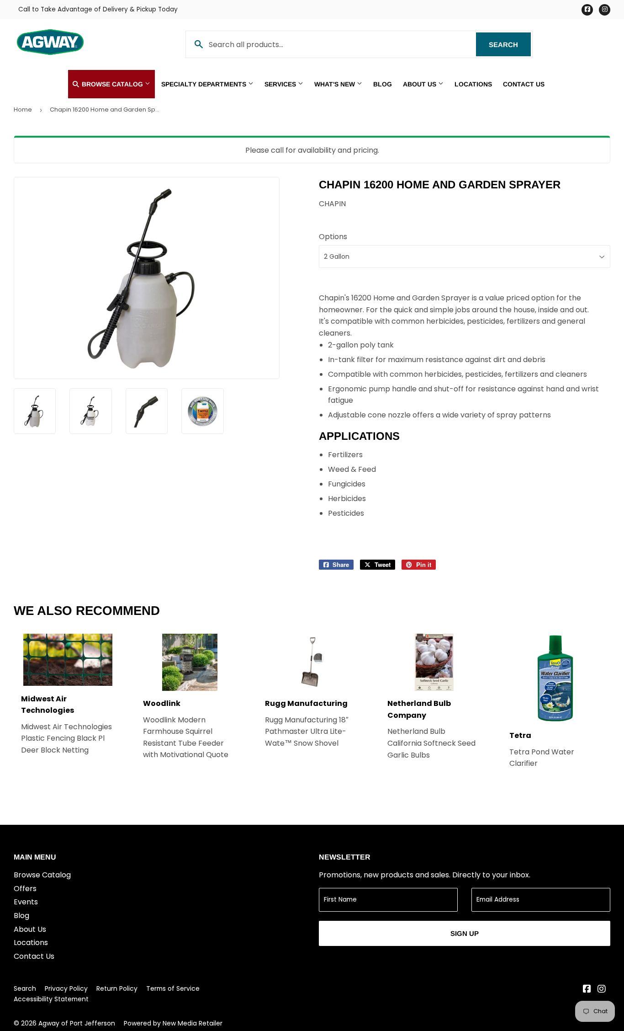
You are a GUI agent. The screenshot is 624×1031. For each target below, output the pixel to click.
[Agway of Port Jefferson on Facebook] (587, 989)
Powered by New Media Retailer (173, 1023)
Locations (473, 84)
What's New (335, 84)
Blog (382, 84)
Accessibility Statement (51, 999)
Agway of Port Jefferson (76, 1023)
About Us (420, 84)
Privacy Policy (66, 988)
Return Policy (116, 988)
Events (26, 902)
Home (23, 109)
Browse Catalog (112, 84)
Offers (25, 888)
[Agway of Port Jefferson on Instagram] (602, 989)
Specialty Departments (204, 84)
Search (510, 44)
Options (333, 236)
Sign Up (464, 933)
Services (281, 84)
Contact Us (524, 84)
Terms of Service (173, 988)
